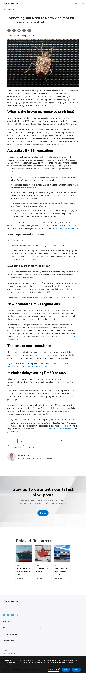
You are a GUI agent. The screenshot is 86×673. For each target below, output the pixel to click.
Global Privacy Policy (9, 653)
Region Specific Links (10, 634)
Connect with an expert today (61, 428)
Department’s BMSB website (65, 228)
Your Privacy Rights (8, 656)
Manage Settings (53, 670)
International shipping (16, 447)
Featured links (8, 621)
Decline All (76, 670)
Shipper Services (9, 628)
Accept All (66, 670)
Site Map (5, 650)
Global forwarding (65, 441)
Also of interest (8, 641)
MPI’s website (42, 366)
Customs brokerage (50, 441)
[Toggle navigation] (83, 3)
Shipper (12, 441)
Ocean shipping (31, 447)
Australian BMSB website (63, 297)
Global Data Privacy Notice (17, 662)
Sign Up (43, 513)
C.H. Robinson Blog (9, 9)
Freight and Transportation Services (29, 441)
